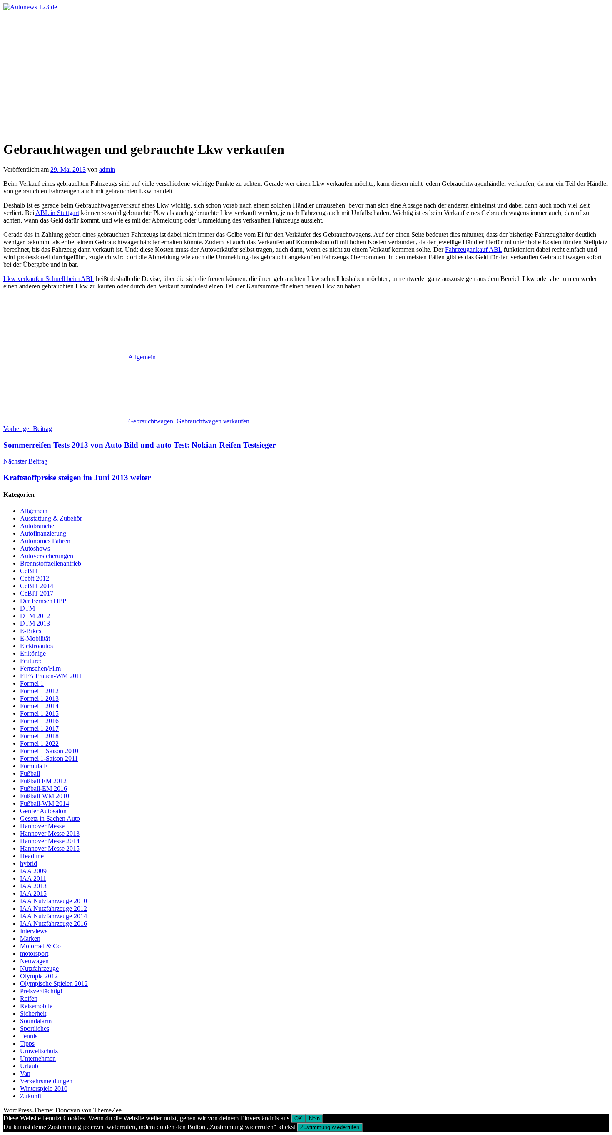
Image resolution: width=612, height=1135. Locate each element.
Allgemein (142, 357)
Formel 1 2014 (39, 705)
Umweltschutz (39, 1051)
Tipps (27, 1043)
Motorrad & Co (40, 946)
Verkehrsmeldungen (46, 1081)
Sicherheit (33, 1013)
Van (25, 1073)
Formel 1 (32, 683)
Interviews (33, 931)
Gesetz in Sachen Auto (50, 818)
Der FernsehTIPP (43, 600)
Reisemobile (36, 1006)
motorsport (34, 953)
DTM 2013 (35, 623)
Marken (30, 938)
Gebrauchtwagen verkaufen (213, 421)
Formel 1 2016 (39, 720)
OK (298, 1118)
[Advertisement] (306, 73)
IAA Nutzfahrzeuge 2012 (53, 908)
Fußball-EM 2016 (43, 788)
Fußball (30, 773)
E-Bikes (30, 630)
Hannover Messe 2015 (50, 848)
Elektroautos (36, 645)
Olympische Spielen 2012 (54, 983)
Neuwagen (34, 961)
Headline (32, 855)
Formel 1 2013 (39, 698)
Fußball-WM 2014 (44, 803)
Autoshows (35, 548)
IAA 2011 (33, 878)
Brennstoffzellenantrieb (50, 563)
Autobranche (37, 525)
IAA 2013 (33, 885)
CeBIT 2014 (36, 585)
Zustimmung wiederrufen (329, 1127)
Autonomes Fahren (45, 540)
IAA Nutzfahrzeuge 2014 (53, 916)
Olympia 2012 (39, 976)
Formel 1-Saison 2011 (49, 758)
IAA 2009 (33, 870)
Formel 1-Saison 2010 (49, 750)
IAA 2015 (33, 893)
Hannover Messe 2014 (50, 840)
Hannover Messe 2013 (50, 833)
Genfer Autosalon (43, 810)
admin (107, 169)
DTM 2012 (35, 615)
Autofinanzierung (43, 533)
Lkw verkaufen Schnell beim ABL (48, 278)
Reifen (28, 998)
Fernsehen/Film (40, 668)
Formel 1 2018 (39, 735)
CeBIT (29, 570)
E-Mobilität (35, 638)
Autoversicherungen (46, 555)
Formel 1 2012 (39, 690)
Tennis (28, 1036)
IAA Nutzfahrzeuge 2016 (53, 923)
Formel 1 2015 (39, 713)
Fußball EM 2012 (43, 780)
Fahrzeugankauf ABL (473, 249)
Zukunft (30, 1096)
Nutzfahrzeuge (39, 968)
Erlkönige (33, 653)
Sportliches (34, 1028)
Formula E (34, 765)
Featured (31, 660)
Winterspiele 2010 (43, 1088)
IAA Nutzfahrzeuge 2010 (53, 900)
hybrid (28, 863)
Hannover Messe (42, 825)
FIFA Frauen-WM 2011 (51, 675)
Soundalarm (36, 1021)
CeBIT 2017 (36, 593)
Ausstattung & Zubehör (51, 518)
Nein (314, 1118)
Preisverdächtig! (41, 991)
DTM (27, 608)
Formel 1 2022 (39, 743)
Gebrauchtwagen (150, 421)
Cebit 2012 (34, 578)
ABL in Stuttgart (57, 212)
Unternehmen (38, 1058)
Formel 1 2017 (39, 728)
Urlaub (29, 1066)
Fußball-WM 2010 (44, 795)
